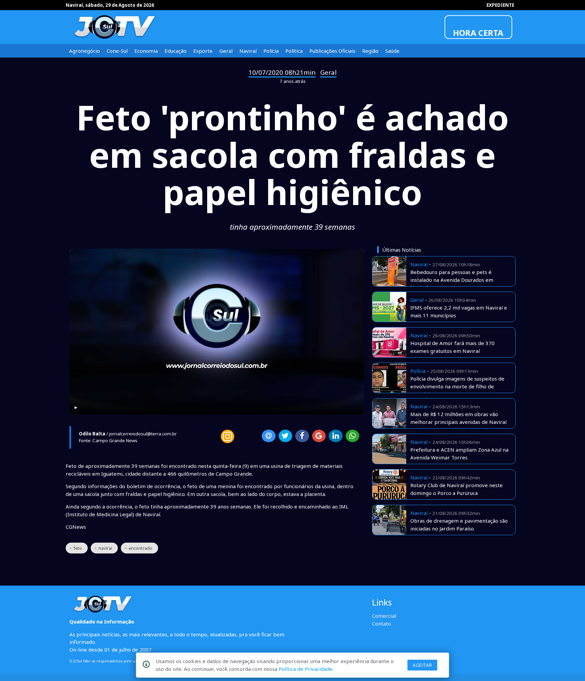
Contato (381, 623)
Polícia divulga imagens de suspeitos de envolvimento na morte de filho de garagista (457, 386)
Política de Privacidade (305, 668)
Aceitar (422, 665)
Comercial (384, 615)
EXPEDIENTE (500, 5)
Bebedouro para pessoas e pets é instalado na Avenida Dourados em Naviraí (451, 280)
